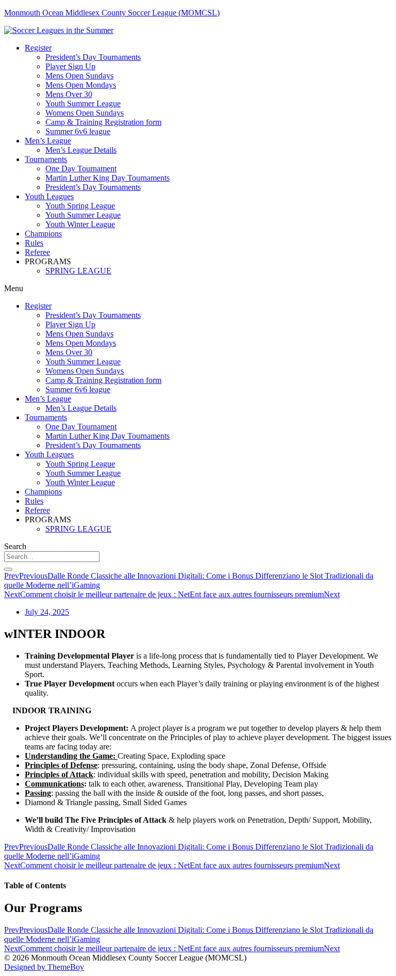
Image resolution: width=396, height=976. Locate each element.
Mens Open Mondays (80, 85)
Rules (34, 242)
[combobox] (52, 556)
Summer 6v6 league (77, 131)
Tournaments (46, 159)
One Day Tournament (81, 168)
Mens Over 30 (68, 94)
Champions (43, 233)
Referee (37, 252)
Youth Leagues (49, 196)
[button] (198, 288)
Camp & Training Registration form (103, 122)
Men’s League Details (81, 150)
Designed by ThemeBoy (44, 967)
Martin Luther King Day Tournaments (107, 177)
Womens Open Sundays (84, 112)
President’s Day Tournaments (93, 57)
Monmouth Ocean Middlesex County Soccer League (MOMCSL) (112, 12)
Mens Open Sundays (79, 75)
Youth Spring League (80, 205)
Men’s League (48, 140)
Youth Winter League (80, 224)
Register (38, 47)
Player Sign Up (70, 66)
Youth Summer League (83, 103)
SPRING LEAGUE (78, 270)
